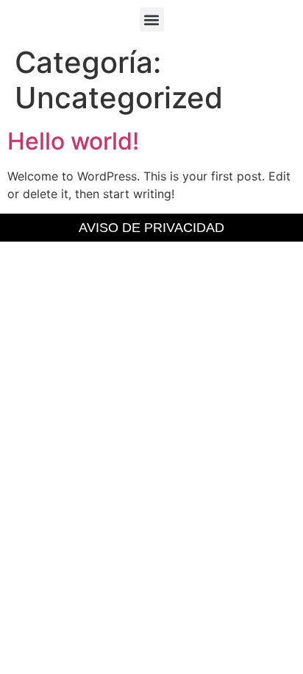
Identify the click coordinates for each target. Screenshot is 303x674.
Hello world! (73, 141)
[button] (152, 19)
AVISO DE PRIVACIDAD (151, 227)
